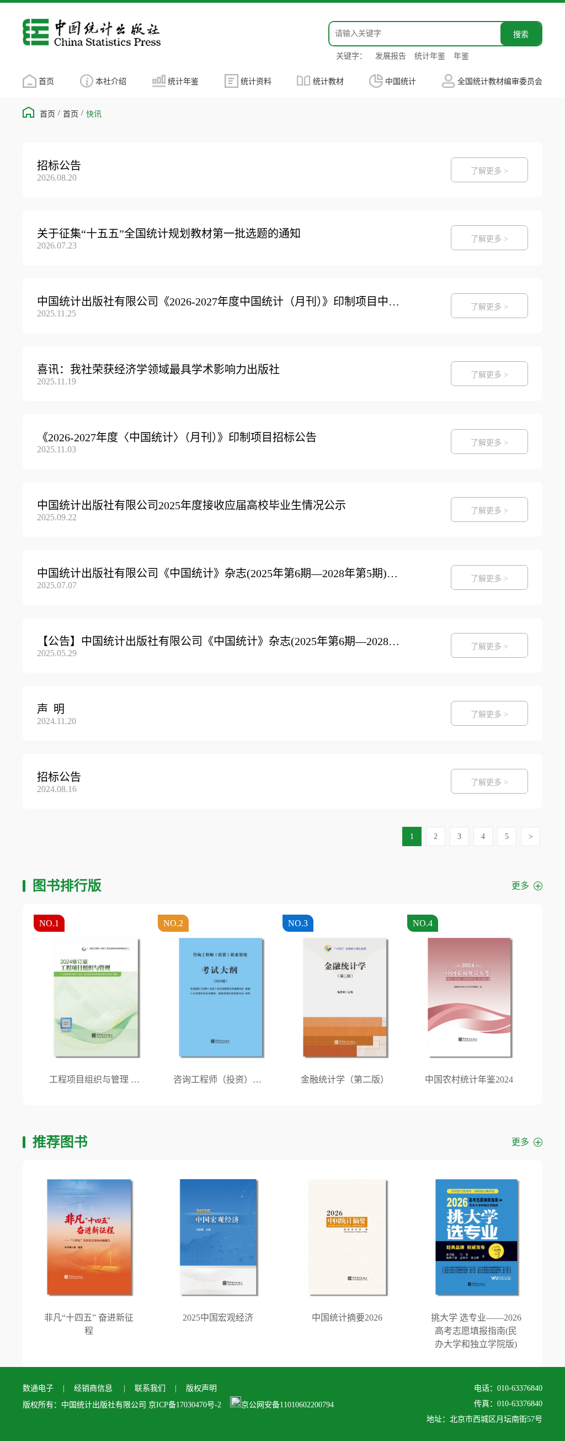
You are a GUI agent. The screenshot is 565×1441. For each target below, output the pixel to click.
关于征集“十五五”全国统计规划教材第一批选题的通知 (169, 234)
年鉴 (461, 56)
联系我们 (150, 1388)
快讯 (94, 114)
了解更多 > (489, 171)
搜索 (521, 34)
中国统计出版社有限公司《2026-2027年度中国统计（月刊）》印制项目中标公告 (220, 301)
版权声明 (201, 1388)
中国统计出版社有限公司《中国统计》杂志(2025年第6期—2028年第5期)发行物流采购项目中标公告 (220, 573)
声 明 (51, 709)
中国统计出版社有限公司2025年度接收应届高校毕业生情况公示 (191, 505)
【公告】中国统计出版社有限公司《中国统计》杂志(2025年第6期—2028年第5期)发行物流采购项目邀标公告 (220, 641)
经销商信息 (93, 1388)
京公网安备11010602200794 (287, 1405)
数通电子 (38, 1388)
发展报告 (390, 56)
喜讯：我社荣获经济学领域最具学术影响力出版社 (158, 369)
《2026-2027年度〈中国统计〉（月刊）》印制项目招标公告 (177, 437)
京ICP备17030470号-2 (184, 1405)
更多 (520, 886)
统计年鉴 (429, 56)
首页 (46, 81)
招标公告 (59, 166)
